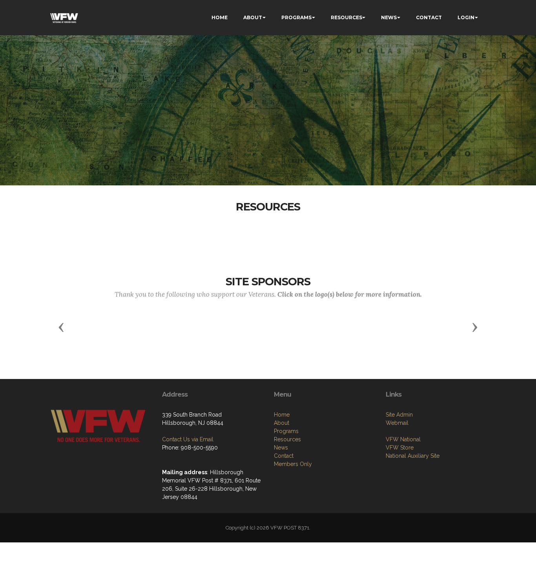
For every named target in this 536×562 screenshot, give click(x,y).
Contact (284, 456)
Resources (287, 439)
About (281, 423)
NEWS (389, 17)
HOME (219, 17)
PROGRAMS (296, 17)
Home (282, 415)
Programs (286, 431)
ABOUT (252, 17)
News (281, 447)
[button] (61, 327)
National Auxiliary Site (412, 456)
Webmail (397, 423)
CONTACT (429, 17)
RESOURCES (346, 17)
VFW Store (400, 447)
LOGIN (466, 17)
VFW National (403, 439)
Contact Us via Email (187, 439)
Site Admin (399, 415)
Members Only (293, 464)
